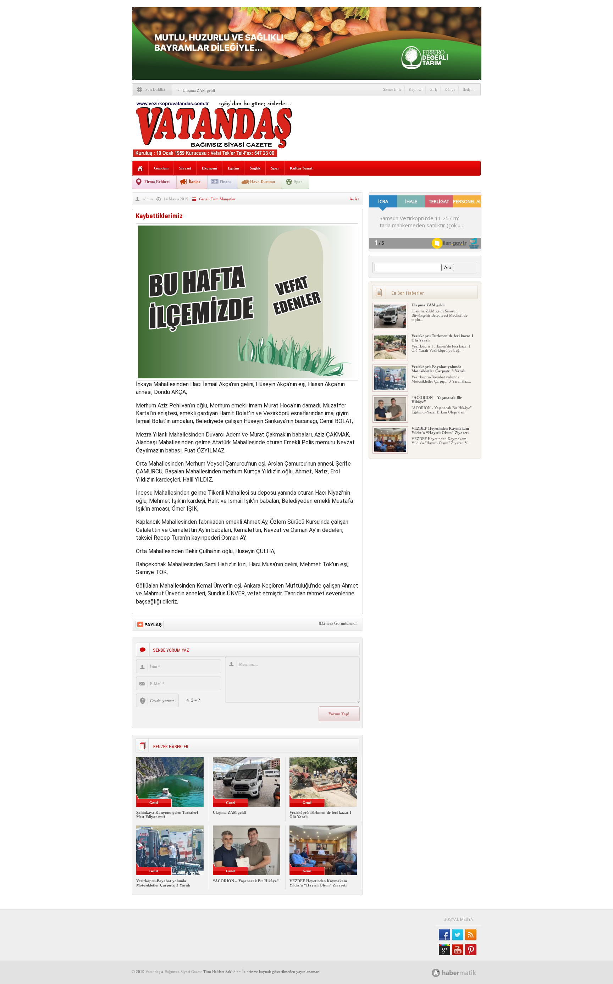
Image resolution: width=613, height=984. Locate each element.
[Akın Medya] (436, 973)
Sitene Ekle (392, 89)
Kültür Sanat (301, 168)
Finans (225, 181)
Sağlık (255, 168)
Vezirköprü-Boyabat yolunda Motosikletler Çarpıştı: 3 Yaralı (163, 883)
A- (351, 199)
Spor (275, 168)
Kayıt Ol (416, 89)
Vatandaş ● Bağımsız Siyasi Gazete (173, 971)
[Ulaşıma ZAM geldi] (390, 326)
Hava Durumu (262, 181)
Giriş (433, 89)
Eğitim (233, 168)
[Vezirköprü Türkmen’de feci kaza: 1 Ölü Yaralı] (390, 357)
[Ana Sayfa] (140, 168)
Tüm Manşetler (223, 199)
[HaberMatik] (461, 972)
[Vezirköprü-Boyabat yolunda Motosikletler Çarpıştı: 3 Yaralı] (390, 388)
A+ (356, 199)
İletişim (469, 89)
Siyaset (185, 168)
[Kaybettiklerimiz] (247, 378)
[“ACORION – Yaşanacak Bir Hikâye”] (390, 419)
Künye (449, 89)
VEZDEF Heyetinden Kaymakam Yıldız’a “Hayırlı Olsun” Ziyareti (318, 883)
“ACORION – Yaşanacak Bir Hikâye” (246, 881)
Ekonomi (209, 168)
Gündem (161, 168)
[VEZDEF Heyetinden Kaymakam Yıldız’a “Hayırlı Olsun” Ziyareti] (390, 450)
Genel (204, 199)
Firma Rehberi (157, 181)
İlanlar (194, 181)
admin (148, 199)
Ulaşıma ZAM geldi (199, 90)
